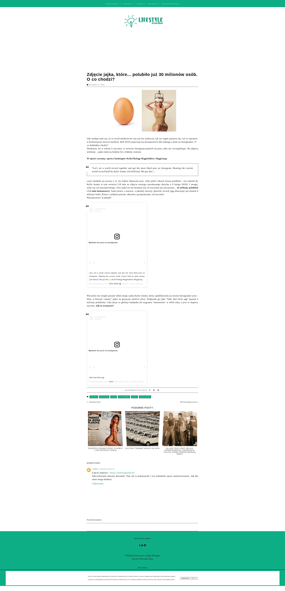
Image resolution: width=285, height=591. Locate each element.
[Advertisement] (142, 50)
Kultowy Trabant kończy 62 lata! (142, 448)
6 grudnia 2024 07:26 (106, 469)
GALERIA (140, 4)
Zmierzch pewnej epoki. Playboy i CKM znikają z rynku (105, 449)
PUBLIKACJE (152, 4)
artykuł (94, 397)
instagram (104, 397)
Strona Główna (112, 4)
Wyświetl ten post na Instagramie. (103, 242)
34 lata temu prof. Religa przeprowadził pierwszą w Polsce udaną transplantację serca (180, 451)
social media (145, 397)
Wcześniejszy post (188, 402)
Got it (194, 578)
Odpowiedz (97, 483)
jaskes (95, 469)
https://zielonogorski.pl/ (122, 472)
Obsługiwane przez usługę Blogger (142, 555)
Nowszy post (95, 402)
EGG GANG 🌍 (115, 284)
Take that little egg (96, 377)
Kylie (111, 381)
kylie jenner (124, 397)
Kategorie (127, 4)
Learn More (185, 578)
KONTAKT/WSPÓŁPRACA (171, 4)
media (134, 397)
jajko (114, 397)
